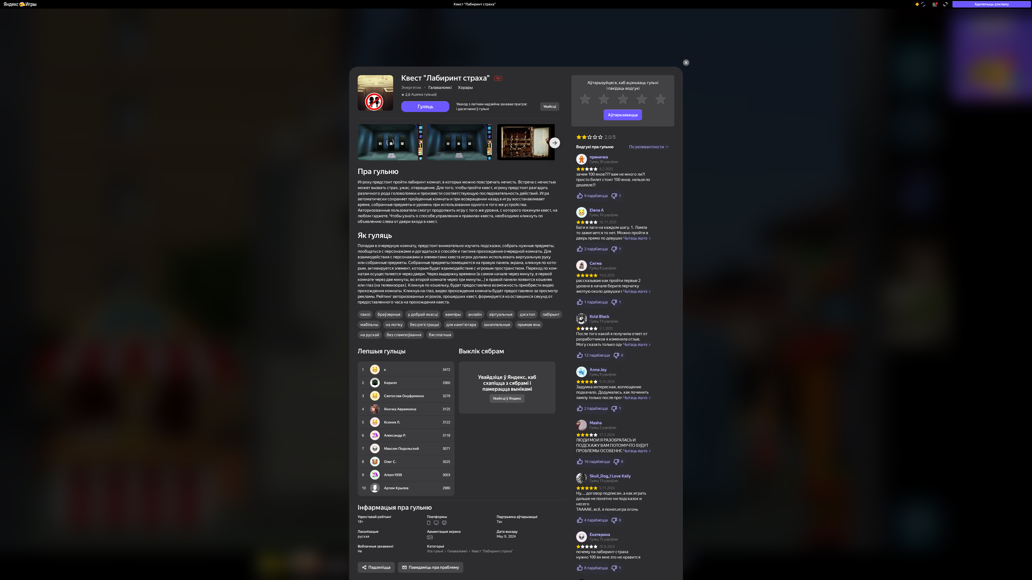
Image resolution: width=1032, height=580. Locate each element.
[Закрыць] (686, 62)
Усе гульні (435, 551)
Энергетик (411, 87)
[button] (20, 4)
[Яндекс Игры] (20, 4)
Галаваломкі (457, 551)
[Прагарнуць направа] (554, 142)
